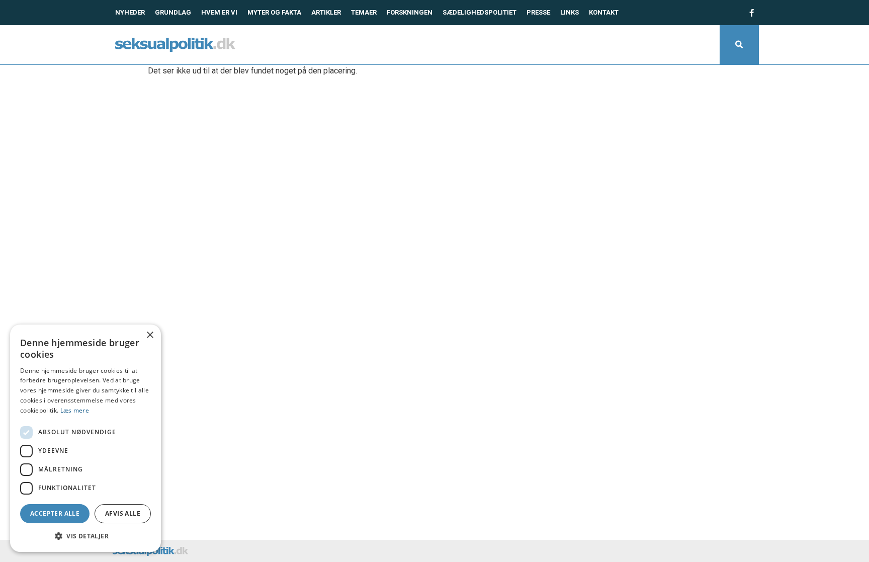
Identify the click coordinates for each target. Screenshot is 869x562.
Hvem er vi (219, 12)
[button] (739, 44)
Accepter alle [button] (54, 513)
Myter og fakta (274, 12)
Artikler (326, 12)
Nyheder (130, 12)
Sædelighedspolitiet (479, 12)
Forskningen (409, 12)
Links (569, 12)
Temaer (364, 12)
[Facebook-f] (751, 12)
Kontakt (604, 12)
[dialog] (85, 438)
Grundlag (173, 12)
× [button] (149, 335)
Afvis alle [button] (122, 513)
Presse (538, 12)
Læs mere (74, 410)
